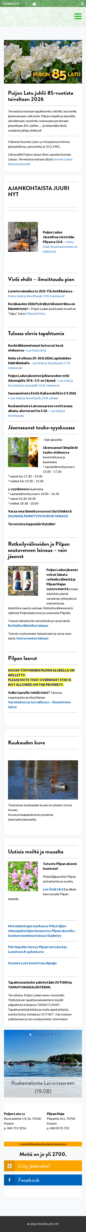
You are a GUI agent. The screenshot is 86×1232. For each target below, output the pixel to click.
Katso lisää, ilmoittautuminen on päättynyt (60, 246)
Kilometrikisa (35, 313)
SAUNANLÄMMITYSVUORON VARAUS (38, 516)
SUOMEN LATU (11, 3)
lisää (35, 350)
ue (30, 350)
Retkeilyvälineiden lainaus (28, 625)
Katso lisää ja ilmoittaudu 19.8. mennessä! (36, 296)
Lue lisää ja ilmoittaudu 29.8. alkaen (34, 398)
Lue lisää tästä (54, 889)
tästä (42, 350)
